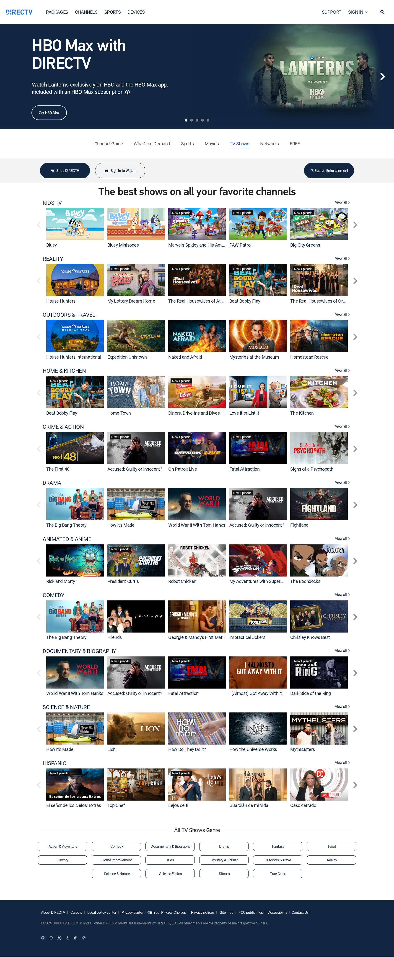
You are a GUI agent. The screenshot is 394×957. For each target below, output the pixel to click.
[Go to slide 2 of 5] (191, 120)
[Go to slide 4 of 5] (202, 120)
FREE (295, 143)
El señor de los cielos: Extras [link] (73, 805)
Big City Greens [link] (305, 245)
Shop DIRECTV (67, 170)
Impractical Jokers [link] (247, 637)
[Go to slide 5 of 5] (208, 120)
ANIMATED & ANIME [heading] (67, 539)
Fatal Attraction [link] (244, 469)
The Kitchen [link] (302, 413)
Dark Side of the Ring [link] (310, 693)
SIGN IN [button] (355, 12)
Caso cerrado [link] (303, 805)
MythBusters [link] (302, 749)
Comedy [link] (116, 846)
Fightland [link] (299, 525)
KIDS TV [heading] (52, 202)
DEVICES (136, 12)
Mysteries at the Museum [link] (254, 357)
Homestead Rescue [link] (309, 357)
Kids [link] (170, 860)
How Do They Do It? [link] (187, 749)
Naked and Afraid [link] (185, 357)
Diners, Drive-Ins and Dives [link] (194, 413)
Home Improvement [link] (117, 860)
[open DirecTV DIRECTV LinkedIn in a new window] (43, 938)
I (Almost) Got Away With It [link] (255, 693)
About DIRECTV (53, 912)
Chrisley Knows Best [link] (310, 637)
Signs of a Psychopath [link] (311, 469)
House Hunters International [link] (73, 357)
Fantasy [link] (278, 846)
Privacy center (132, 912)
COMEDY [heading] (53, 595)
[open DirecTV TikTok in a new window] (84, 938)
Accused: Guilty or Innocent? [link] (134, 469)
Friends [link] (114, 637)
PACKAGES (57, 12)
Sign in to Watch (123, 170)
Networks (269, 143)
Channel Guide (108, 143)
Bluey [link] (51, 245)
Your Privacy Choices (169, 912)
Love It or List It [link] (244, 413)
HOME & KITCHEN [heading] (64, 370)
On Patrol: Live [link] (182, 469)
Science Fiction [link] (170, 873)
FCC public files (250, 912)
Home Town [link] (119, 413)
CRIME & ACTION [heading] (63, 426)
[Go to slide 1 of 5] (186, 120)
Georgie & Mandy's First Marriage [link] (200, 637)
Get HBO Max (49, 112)
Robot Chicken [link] (182, 581)
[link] (75, 224)
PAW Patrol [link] (240, 245)
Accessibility (277, 912)
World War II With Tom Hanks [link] (196, 525)
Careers (76, 912)
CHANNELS (86, 12)
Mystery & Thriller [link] (224, 860)
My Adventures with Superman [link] (259, 581)
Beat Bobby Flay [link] (244, 301)
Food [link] (332, 846)
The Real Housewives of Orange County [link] (328, 301)
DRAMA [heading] (52, 482)
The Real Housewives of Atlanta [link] (199, 301)
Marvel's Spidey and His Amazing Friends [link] (208, 245)
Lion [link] (111, 749)
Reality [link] (332, 860)
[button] (382, 12)
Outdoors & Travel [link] (278, 860)
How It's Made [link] (121, 525)
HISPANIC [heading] (54, 763)
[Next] (382, 76)
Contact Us (300, 912)
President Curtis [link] (123, 581)
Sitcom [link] (224, 873)
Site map (226, 912)
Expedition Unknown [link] (127, 357)
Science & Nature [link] (117, 873)
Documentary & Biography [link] (170, 846)
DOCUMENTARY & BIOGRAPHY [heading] (79, 651)
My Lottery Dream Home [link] (131, 301)
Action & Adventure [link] (63, 846)
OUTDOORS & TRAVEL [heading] (69, 314)
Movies (212, 143)
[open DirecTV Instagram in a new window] (67, 938)
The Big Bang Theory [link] (66, 525)
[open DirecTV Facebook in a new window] (51, 938)
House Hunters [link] (60, 301)
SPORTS (112, 12)
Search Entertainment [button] (331, 170)
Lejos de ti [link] (178, 805)
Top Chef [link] (116, 805)
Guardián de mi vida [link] (248, 805)
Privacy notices (202, 912)
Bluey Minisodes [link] (123, 245)
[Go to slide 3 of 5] (197, 120)
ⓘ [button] (127, 92)
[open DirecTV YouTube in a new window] (76, 938)
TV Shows (239, 143)
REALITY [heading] (53, 258)
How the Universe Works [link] (253, 749)
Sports (187, 143)
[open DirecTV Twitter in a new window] (59, 938)
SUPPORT (331, 12)
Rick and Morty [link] (60, 581)
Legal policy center (101, 912)
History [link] (63, 860)
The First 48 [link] (57, 469)
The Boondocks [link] (305, 581)
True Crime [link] (278, 873)
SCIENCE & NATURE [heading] (66, 707)
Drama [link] (224, 846)
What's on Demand (152, 143)
